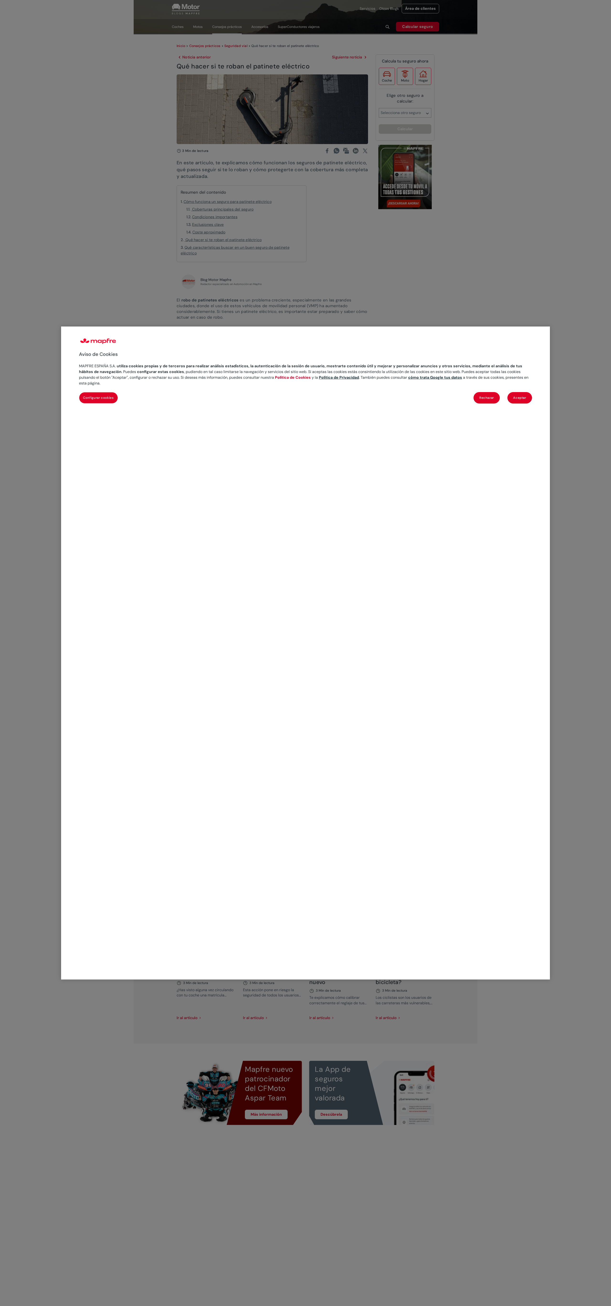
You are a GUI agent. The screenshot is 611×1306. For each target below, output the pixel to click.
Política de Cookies (293, 377)
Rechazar (486, 398)
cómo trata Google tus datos (435, 377)
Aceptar (519, 398)
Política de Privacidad (339, 377)
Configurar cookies (98, 398)
